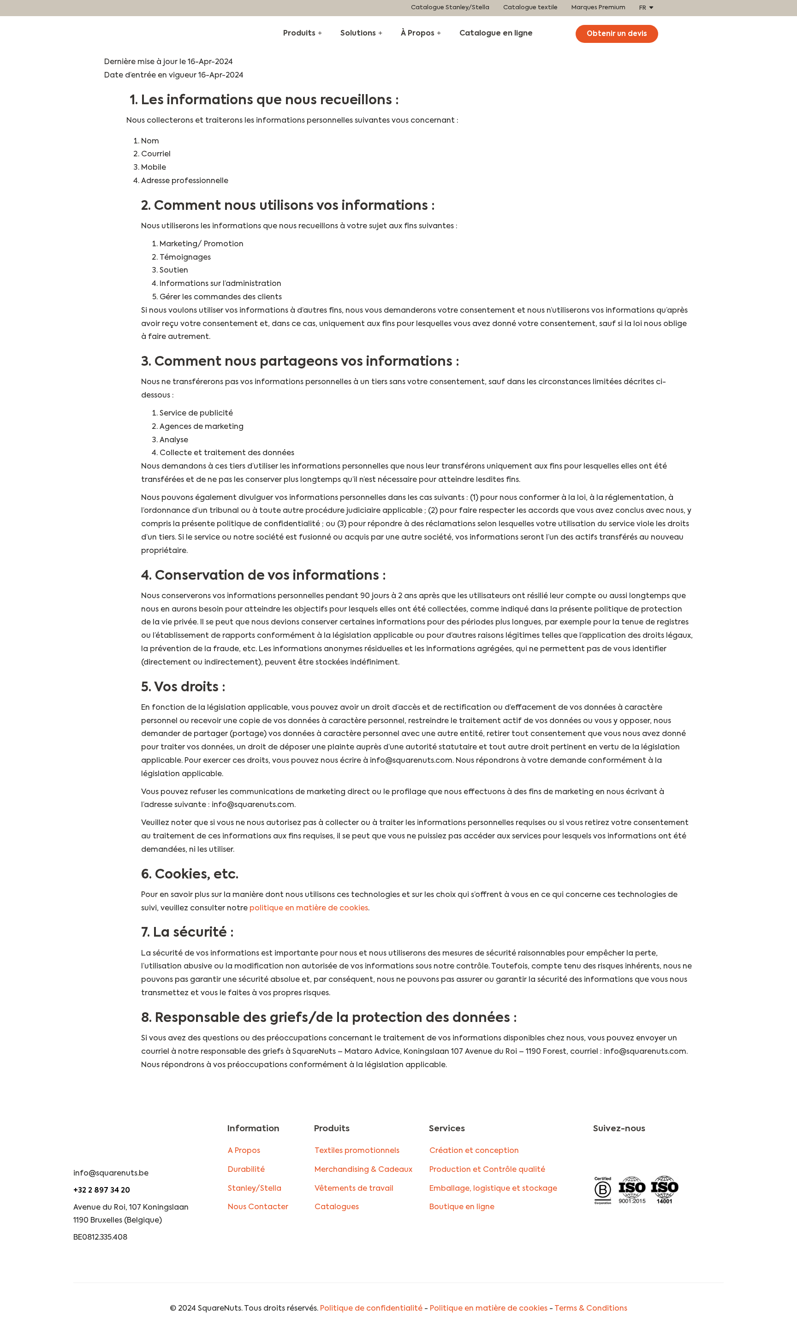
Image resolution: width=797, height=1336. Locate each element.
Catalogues (337, 1207)
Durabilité (246, 1170)
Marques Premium (598, 8)
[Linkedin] (634, 1155)
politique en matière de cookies (309, 908)
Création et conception (474, 1151)
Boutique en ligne (461, 1207)
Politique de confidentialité (371, 1308)
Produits (299, 33)
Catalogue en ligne (496, 33)
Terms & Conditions (590, 1308)
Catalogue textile (530, 8)
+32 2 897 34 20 (101, 1190)
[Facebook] (617, 1155)
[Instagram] (600, 1155)
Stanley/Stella (254, 1189)
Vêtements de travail (354, 1189)
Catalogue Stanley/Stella (450, 8)
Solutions (358, 33)
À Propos (417, 33)
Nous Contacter (258, 1207)
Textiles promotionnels (357, 1151)
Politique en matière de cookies (488, 1308)
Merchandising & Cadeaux (363, 1170)
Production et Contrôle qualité (487, 1170)
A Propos (244, 1151)
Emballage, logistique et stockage (493, 1189)
